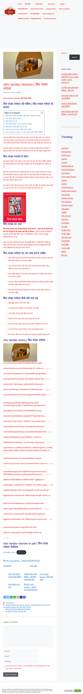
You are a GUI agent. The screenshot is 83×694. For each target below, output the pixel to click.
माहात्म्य (63, 252)
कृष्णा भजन (64, 219)
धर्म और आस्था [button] (39, 4)
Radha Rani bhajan (68, 191)
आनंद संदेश (33, 566)
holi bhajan (65, 173)
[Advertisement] (41, 34)
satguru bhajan (67, 198)
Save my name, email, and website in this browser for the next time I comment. (27, 667)
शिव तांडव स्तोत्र (21, 607)
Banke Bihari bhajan (37, 9)
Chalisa (64, 162)
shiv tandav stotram (9, 607)
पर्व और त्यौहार (65, 234)
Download (21, 552)
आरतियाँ (63, 212)
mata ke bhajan (22, 13)
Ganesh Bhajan (67, 166)
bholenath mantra (24, 605)
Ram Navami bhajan (50, 18)
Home (20, 4)
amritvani (64, 148)
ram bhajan (65, 194)
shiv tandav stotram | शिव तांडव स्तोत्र (46, 576)
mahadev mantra (36, 605)
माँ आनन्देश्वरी (65, 241)
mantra (64, 184)
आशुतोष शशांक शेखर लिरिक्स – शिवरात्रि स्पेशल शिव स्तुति (30, 576)
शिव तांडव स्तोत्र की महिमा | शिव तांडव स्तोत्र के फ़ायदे (23, 116)
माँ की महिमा (65, 244)
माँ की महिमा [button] (27, 4)
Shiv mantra (46, 605)
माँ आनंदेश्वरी (7, 566)
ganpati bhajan (51, 9)
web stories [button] (51, 4)
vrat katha (65, 209)
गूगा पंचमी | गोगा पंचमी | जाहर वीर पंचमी (16, 611)
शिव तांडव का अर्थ (11, 121)
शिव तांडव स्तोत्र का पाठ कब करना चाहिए (19, 124)
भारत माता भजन (66, 237)
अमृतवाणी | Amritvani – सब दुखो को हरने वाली (29, 18)
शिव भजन (64, 255)
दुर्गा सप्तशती (65, 223)
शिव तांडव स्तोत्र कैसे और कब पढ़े (16, 127)
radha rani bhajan (64, 9)
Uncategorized (67, 205)
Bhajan (64, 159)
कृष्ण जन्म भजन (66, 216)
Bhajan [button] (62, 4)
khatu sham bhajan (68, 177)
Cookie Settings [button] (68, 690)
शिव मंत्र (28, 607)
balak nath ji (66, 155)
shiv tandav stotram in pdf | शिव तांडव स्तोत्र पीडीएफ (24, 132)
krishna (64, 180)
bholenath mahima (12, 605)
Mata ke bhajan (67, 187)
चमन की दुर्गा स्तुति (35, 13)
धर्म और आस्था (65, 230)
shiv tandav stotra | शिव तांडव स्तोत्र (19, 129)
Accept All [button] (77, 690)
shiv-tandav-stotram (9, 552)
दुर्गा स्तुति (64, 227)
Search (64, 53)
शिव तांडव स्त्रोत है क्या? (13, 118)
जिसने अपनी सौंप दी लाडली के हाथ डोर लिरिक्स (18, 609)
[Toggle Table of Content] (41, 112)
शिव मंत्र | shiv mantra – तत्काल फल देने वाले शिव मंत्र (21, 561)
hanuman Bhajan (68, 169)
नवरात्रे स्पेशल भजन (23, 9)
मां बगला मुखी (65, 248)
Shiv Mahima (10, 603)
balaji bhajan (66, 152)
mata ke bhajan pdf (48, 13)
